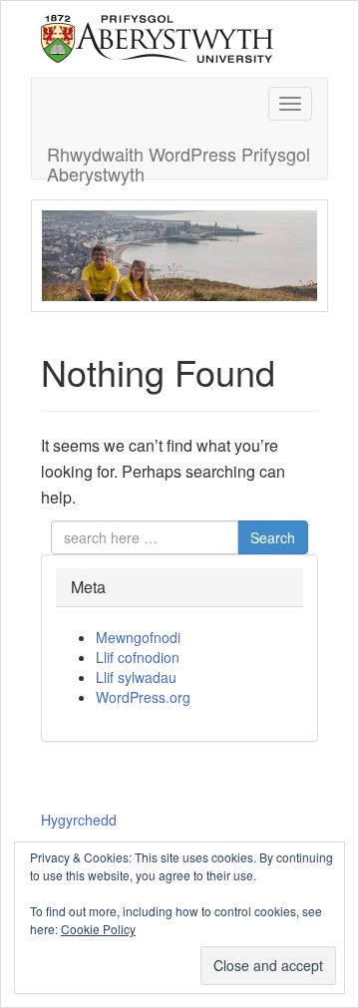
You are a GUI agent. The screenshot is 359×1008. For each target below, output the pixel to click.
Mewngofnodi (138, 637)
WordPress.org (143, 697)
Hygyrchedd (79, 820)
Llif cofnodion (138, 657)
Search (272, 537)
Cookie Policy (98, 928)
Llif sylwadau (136, 677)
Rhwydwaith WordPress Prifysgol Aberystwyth (178, 159)
